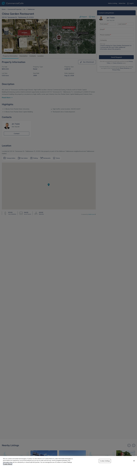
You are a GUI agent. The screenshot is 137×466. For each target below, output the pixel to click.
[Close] (134, 461)
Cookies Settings (105, 461)
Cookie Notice (7, 464)
